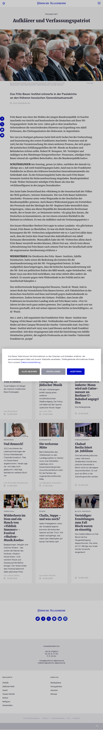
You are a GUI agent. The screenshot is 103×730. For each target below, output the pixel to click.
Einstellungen (53, 371)
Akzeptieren (76, 371)
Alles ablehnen (29, 371)
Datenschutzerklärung (30, 362)
